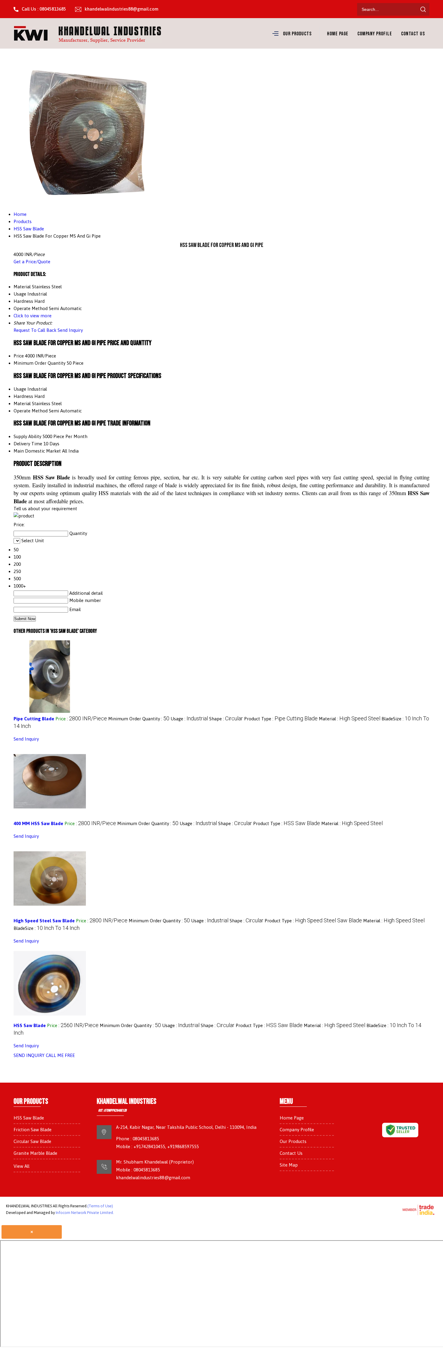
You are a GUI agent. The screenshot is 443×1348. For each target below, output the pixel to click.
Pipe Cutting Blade (34, 718)
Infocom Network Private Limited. (85, 1212)
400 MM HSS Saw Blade (38, 823)
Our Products (297, 34)
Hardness (23, 396)
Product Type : (281, 718)
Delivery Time (28, 443)
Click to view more (33, 315)
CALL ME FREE (60, 1055)
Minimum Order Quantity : (138, 718)
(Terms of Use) (100, 1206)
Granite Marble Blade (35, 1153)
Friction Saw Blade (33, 1129)
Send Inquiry (70, 330)
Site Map (289, 1164)
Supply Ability (27, 436)
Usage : (189, 718)
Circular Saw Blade (32, 1141)
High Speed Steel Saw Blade (44, 920)
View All (22, 1166)
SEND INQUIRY (29, 1055)
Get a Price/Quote (32, 261)
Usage (20, 389)
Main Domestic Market (37, 450)
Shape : (226, 718)
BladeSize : (47, 928)
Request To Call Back (35, 330)
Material (22, 403)
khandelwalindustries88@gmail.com (121, 8)
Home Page (337, 34)
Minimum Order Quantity (39, 363)
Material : (349, 718)
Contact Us (413, 34)
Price (19, 355)
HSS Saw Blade (30, 1025)
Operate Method (31, 410)
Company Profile (374, 34)
